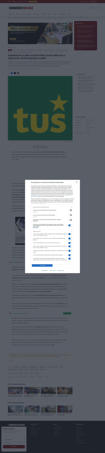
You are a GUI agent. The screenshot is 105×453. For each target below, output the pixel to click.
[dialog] (52, 226)
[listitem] (52, 207)
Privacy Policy (61, 270)
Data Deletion (44, 270)
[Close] (77, 182)
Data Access (52, 270)
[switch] (70, 210)
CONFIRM (42, 265)
